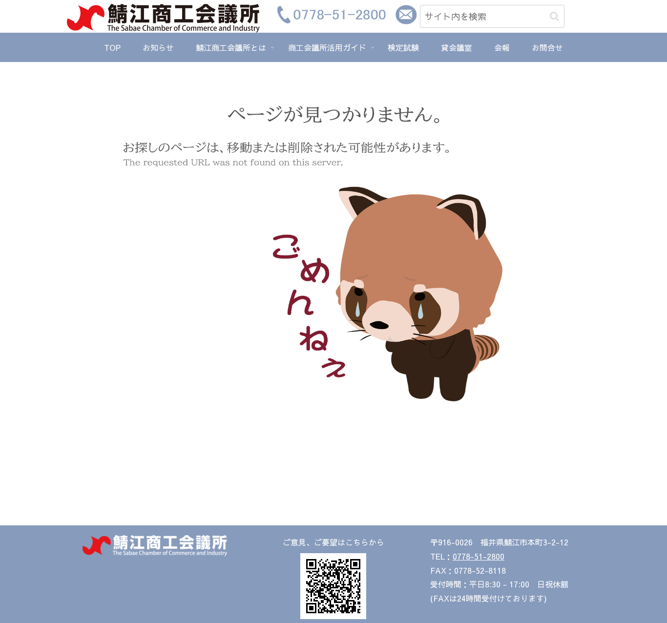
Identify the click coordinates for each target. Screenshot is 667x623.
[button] (554, 16)
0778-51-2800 (478, 556)
